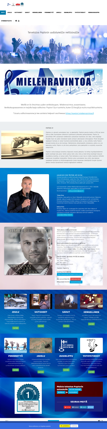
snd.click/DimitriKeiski (76, 282)
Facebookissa (73, 392)
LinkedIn (84, 407)
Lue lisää (15, 328)
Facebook (76, 407)
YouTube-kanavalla (74, 389)
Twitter (91, 407)
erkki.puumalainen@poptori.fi (76, 191)
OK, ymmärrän (65, 426)
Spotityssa (61, 392)
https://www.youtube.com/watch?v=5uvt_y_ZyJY (70, 274)
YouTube (68, 407)
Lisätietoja (74, 426)
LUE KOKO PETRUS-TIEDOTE (65, 215)
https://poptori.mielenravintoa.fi (80, 113)
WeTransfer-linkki (75, 279)
